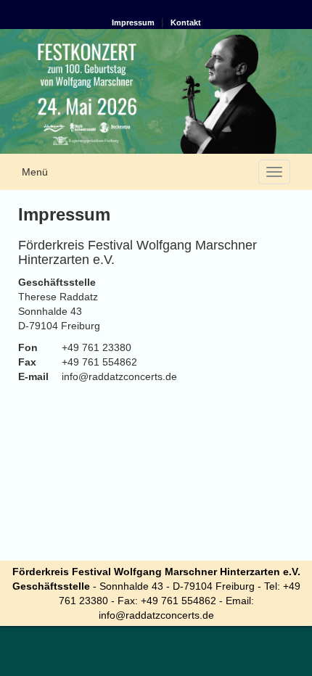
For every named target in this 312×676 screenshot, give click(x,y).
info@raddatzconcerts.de (156, 615)
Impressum (133, 22)
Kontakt (186, 22)
